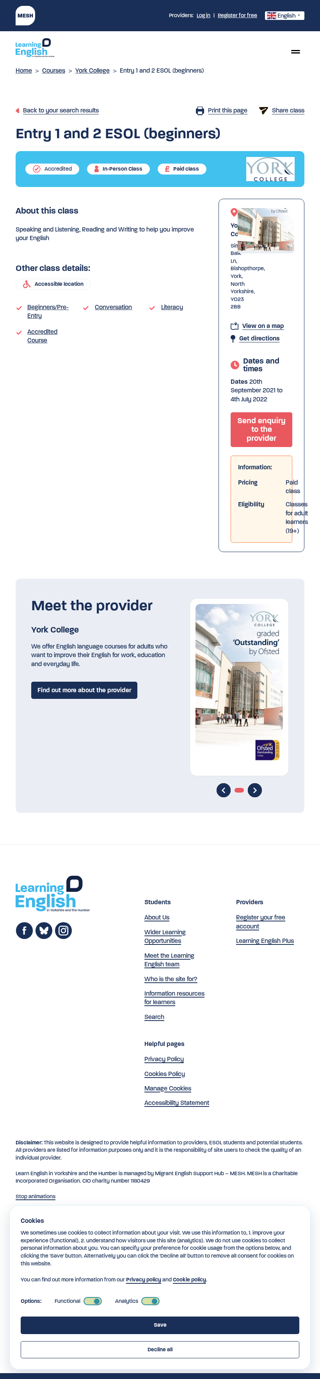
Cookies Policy (164, 1074)
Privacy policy (143, 1279)
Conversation (113, 307)
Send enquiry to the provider (261, 429)
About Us (156, 917)
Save (160, 1325)
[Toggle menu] (295, 51)
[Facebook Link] (24, 937)
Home (24, 70)
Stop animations (35, 1196)
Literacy (172, 307)
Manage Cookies (167, 1088)
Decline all (160, 1349)
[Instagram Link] (63, 937)
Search (154, 1017)
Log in (203, 15)
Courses (53, 70)
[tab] (239, 790)
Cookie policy (189, 1279)
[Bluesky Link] (44, 937)
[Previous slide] (224, 790)
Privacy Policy (164, 1059)
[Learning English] (35, 48)
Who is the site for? (170, 979)
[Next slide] (255, 790)
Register (237, 15)
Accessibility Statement (176, 1102)
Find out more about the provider (84, 690)
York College (92, 70)
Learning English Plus (265, 940)
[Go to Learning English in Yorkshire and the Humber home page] (53, 895)
